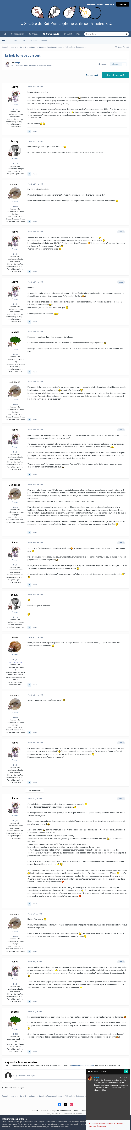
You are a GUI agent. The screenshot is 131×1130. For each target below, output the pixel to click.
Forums (5, 40)
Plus (78, 34)
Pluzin (15, 637)
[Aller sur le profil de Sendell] (15, 341)
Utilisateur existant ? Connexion (100, 4)
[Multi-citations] (29, 131)
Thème (43, 1111)
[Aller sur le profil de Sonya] (7, 64)
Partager (103, 64)
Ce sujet (117, 34)
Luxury (14, 141)
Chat (23, 40)
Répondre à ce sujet (115, 75)
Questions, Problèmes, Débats (40, 65)
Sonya (15, 86)
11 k (16, 164)
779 (16, 206)
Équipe (44, 40)
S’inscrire (122, 4)
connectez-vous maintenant (82, 1065)
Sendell (15, 331)
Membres (33, 40)
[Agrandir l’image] (79, 98)
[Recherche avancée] (126, 34)
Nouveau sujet (92, 75)
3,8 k (16, 109)
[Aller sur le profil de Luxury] (15, 150)
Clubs (15, 40)
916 (16, 354)
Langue (34, 1111)
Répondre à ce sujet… (27, 1076)
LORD (69, 34)
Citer (35, 131)
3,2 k (16, 660)
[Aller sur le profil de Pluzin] (15, 646)
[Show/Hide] (126, 1071)
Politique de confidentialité (60, 1111)
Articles (35, 34)
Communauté (52, 34)
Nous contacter (80, 1111)
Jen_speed (14, 184)
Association (18, 34)
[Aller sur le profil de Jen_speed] (15, 193)
